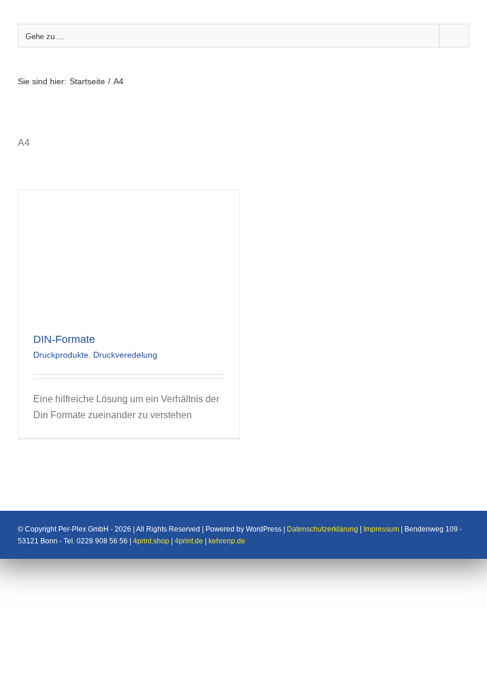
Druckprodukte (60, 354)
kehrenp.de (226, 541)
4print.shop (151, 541)
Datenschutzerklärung (322, 529)
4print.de (189, 541)
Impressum (381, 529)
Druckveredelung (125, 354)
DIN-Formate (64, 339)
